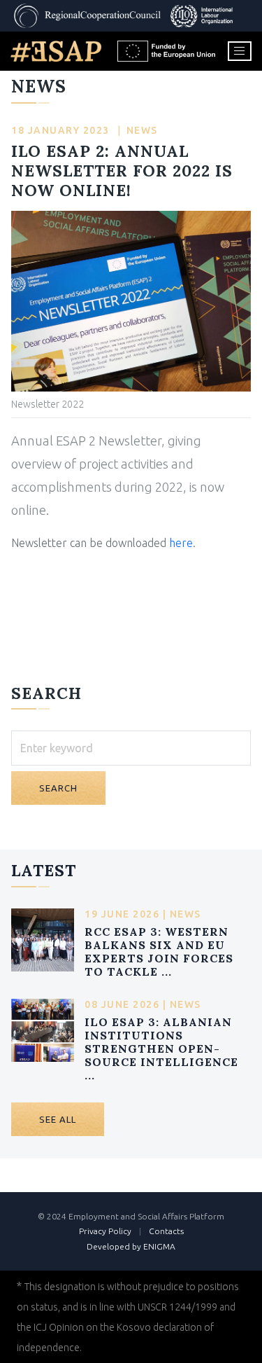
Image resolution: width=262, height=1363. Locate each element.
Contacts (166, 1231)
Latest (43, 870)
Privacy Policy (105, 1231)
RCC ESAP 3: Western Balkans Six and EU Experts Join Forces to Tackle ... (159, 952)
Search (58, 788)
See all (57, 1119)
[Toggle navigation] (240, 51)
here (181, 543)
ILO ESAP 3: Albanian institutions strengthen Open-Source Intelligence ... (161, 1049)
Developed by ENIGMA (131, 1246)
